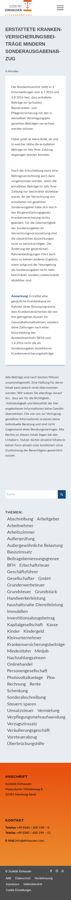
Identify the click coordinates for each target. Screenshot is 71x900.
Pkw (51, 677)
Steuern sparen (21, 704)
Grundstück (46, 592)
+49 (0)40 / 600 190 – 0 (33, 827)
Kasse (52, 625)
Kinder (13, 631)
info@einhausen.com (29, 840)
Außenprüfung (21, 539)
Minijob (42, 651)
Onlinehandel (19, 664)
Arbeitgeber (48, 519)
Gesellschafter (21, 578)
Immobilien (17, 611)
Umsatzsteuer (20, 710)
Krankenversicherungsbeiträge (36, 644)
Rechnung (16, 684)
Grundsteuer (19, 592)
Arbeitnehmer (20, 526)
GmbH (44, 578)
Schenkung (17, 691)
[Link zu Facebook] (51, 871)
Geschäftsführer (22, 572)
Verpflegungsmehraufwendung (36, 717)
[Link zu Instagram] (57, 871)
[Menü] (60, 8)
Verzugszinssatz (22, 724)
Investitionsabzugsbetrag (31, 618)
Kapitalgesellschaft (25, 625)
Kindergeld (33, 631)
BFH (11, 565)
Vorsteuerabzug (22, 737)
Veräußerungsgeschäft (28, 730)
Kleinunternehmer (24, 638)
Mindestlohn (19, 651)
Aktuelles (13, 71)
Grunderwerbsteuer (26, 585)
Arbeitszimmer (21, 532)
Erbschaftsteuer (34, 565)
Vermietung (48, 710)
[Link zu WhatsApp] (63, 871)
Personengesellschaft (27, 671)
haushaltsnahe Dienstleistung (35, 605)
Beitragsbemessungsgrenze (33, 559)
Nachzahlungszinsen (26, 658)
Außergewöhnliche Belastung (35, 545)
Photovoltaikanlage (25, 677)
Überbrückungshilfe (25, 743)
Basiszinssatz (19, 552)
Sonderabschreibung (26, 697)
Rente (35, 684)
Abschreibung (20, 519)
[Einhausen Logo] (29, 8)
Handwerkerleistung (26, 598)
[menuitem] (60, 8)
